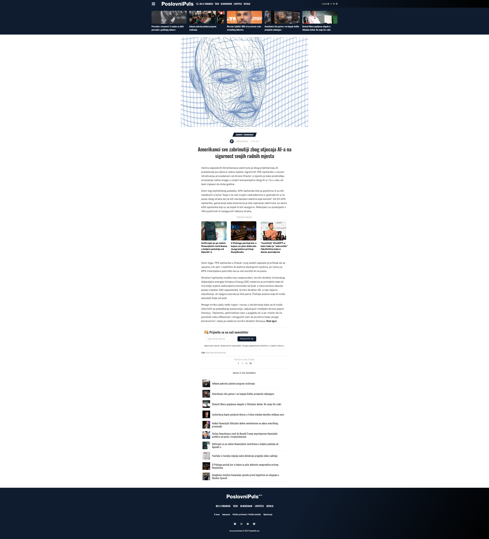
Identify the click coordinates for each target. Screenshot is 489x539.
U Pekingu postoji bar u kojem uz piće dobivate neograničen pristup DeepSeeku (243, 247)
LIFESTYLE (238, 3)
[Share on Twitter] (242, 364)
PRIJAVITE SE (247, 339)
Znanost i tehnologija (244, 134)
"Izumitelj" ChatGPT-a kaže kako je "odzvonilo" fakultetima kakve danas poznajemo (274, 247)
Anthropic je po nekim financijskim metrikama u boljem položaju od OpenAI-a (214, 247)
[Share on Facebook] (238, 364)
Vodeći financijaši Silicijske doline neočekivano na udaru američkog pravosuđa (245, 424)
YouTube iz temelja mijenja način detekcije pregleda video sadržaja (244, 456)
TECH (217, 3)
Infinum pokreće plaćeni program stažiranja (233, 383)
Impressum (226, 514)
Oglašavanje (267, 514)
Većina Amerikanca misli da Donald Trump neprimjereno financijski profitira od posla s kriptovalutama (244, 435)
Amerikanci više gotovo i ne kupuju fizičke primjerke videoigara (243, 394)
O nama (324, 3)
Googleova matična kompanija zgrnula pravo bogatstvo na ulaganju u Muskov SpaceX (245, 476)
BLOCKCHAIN (226, 3)
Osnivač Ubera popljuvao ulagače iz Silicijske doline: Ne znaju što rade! (316, 28)
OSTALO (247, 3)
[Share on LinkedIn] (246, 364)
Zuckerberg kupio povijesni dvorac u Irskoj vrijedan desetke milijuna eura (248, 414)
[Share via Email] (251, 364)
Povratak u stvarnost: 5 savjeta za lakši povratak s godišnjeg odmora (168, 28)
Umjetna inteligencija (216, 352)
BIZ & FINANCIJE (206, 3)
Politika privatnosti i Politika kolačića (247, 514)
